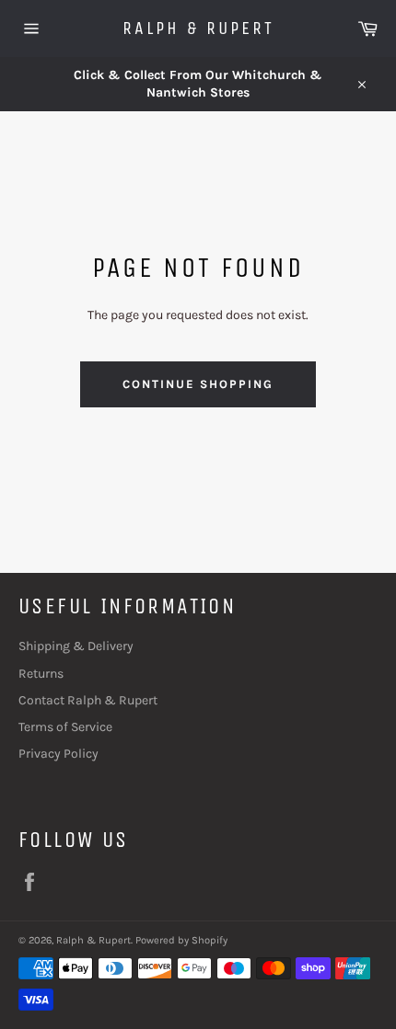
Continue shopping (197, 384)
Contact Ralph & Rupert (87, 700)
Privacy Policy (58, 753)
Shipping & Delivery (76, 646)
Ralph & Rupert (198, 28)
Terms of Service (65, 727)
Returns (41, 673)
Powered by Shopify (181, 940)
